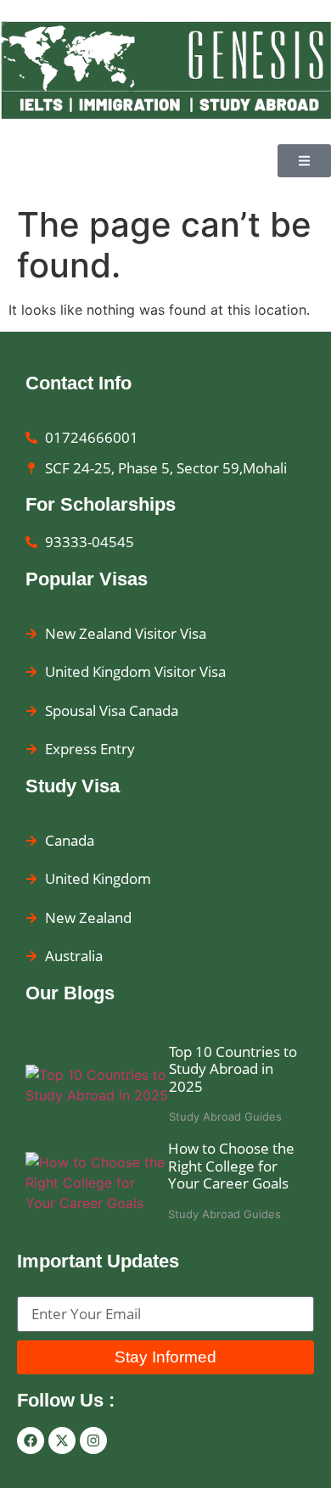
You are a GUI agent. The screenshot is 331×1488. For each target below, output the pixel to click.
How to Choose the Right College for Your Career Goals (231, 1165)
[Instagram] (93, 1440)
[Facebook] (30, 1440)
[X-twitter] (62, 1440)
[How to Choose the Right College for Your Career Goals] (96, 1182)
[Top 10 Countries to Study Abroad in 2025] (97, 1085)
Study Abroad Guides (225, 1116)
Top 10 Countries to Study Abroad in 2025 (233, 1069)
